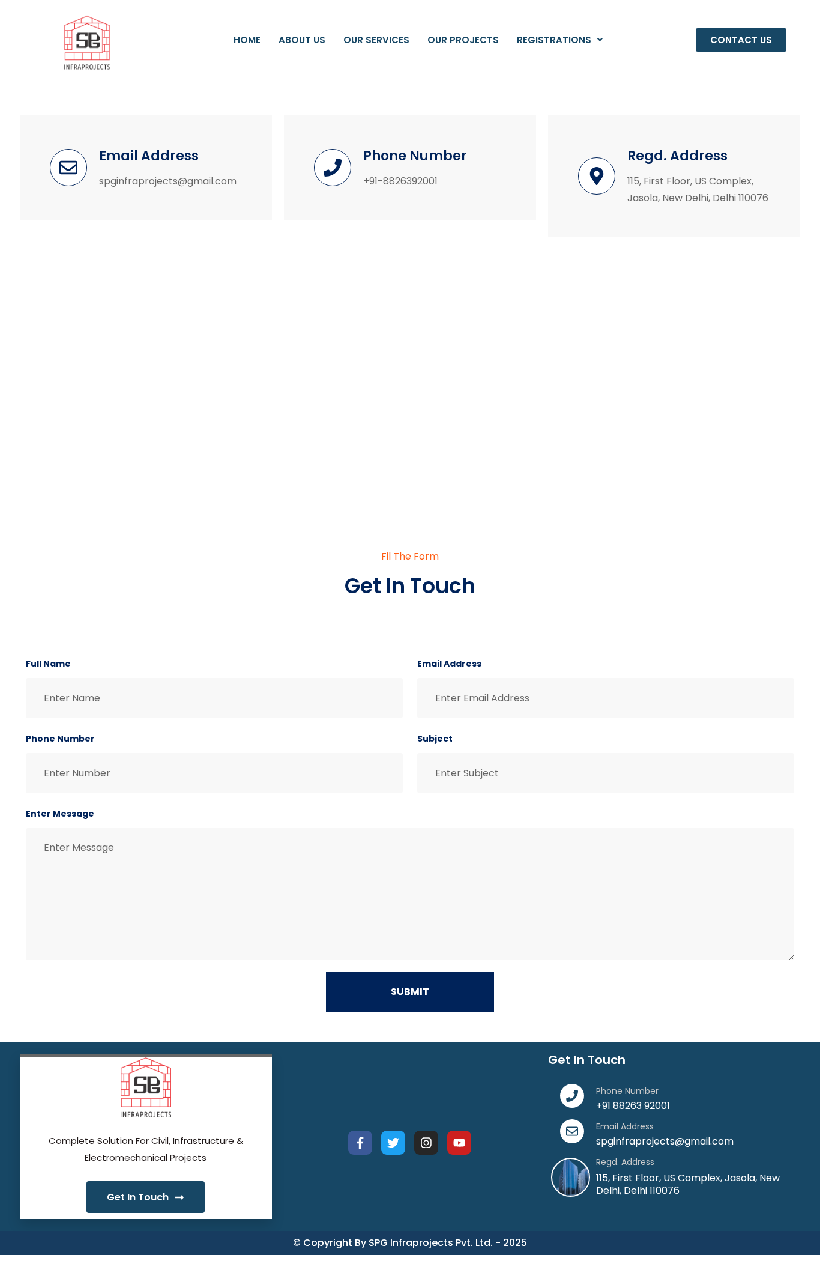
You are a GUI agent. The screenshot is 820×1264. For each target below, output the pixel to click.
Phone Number (60, 739)
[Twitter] (393, 1143)
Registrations (554, 40)
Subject (435, 739)
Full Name (48, 664)
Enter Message (60, 814)
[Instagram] (426, 1143)
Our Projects (463, 40)
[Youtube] (459, 1143)
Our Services (376, 40)
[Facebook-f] (360, 1143)
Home (247, 40)
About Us (302, 40)
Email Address (449, 664)
